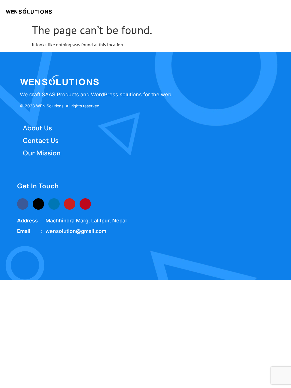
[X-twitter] (38, 204)
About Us (37, 128)
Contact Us (41, 140)
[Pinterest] (85, 204)
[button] (281, 10)
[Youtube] (69, 204)
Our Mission (42, 153)
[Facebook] (22, 204)
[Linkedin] (54, 204)
